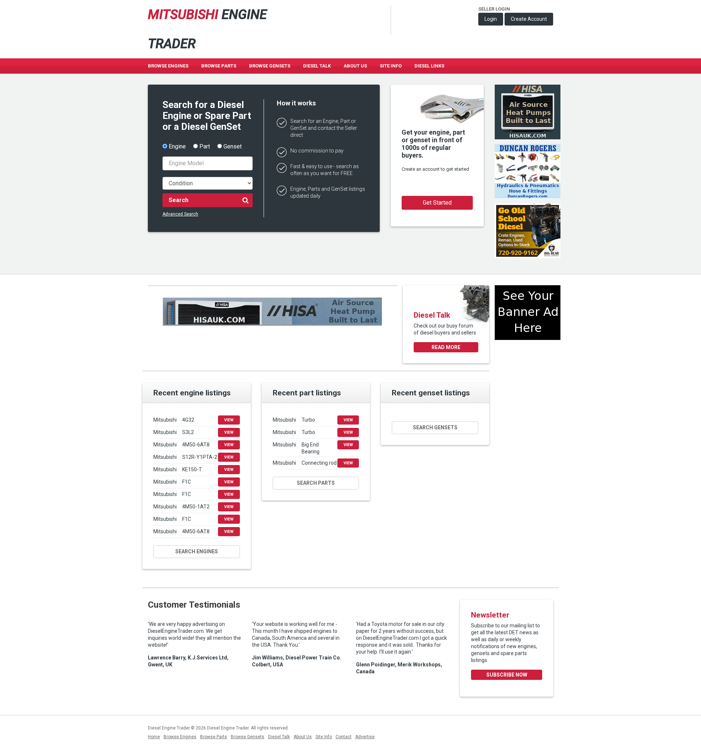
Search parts (316, 483)
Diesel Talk (317, 66)
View (229, 420)
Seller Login (494, 9)
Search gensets (435, 427)
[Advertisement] (527, 372)
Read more (446, 347)
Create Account (529, 19)
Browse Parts (218, 66)
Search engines (196, 551)
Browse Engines (168, 66)
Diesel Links (429, 66)
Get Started (437, 202)
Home (154, 736)
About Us (355, 66)
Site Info (391, 66)
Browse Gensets (247, 736)
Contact (344, 736)
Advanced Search (180, 214)
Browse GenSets (269, 66)
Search (178, 200)
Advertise (365, 736)
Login (490, 19)
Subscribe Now (506, 675)
